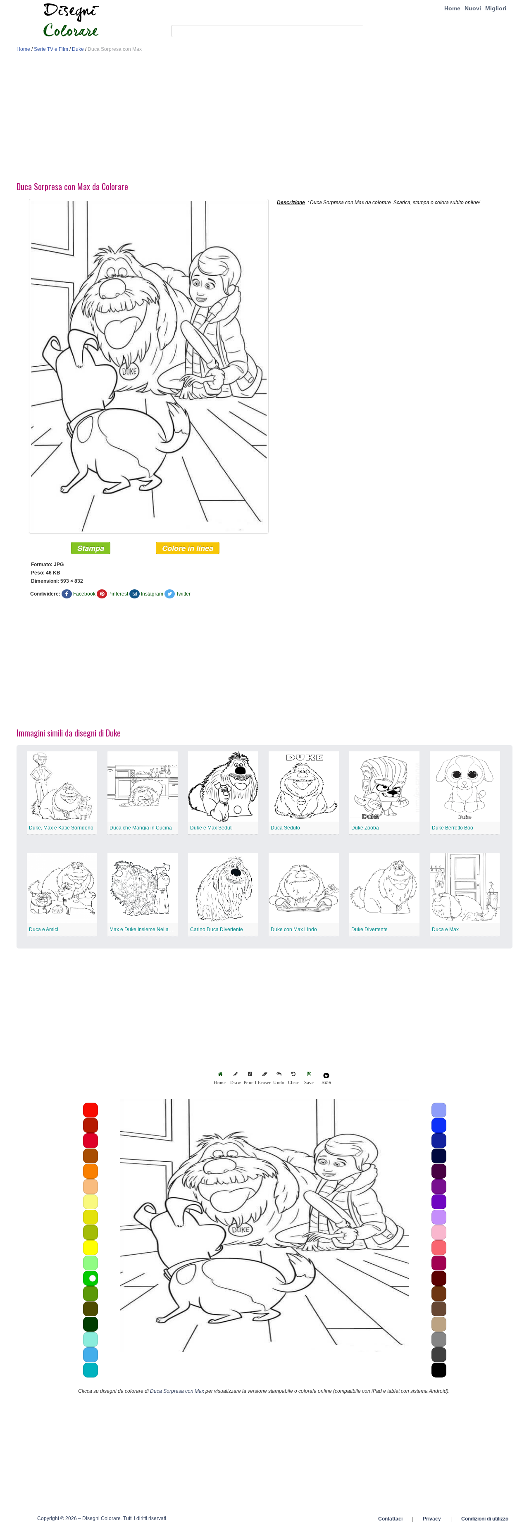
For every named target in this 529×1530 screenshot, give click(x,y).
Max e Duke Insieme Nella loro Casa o (153, 929)
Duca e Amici (43, 929)
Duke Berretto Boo (452, 828)
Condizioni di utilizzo (484, 1519)
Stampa (90, 548)
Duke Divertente (369, 929)
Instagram (152, 594)
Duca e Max (445, 929)
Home (452, 8)
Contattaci (390, 1519)
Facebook (84, 594)
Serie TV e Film (51, 49)
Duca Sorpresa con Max (177, 1391)
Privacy (432, 1519)
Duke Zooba (365, 828)
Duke (78, 49)
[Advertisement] (264, 119)
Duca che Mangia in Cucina (141, 828)
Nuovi (473, 8)
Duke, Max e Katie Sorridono (61, 828)
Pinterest (118, 594)
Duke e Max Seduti (211, 828)
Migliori (495, 8)
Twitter (183, 594)
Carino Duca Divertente (216, 929)
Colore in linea (187, 548)
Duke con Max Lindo (294, 929)
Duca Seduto (285, 828)
